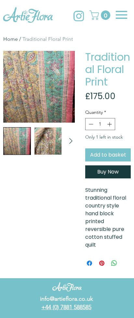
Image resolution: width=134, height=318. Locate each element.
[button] (101, 15)
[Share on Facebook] (89, 263)
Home (10, 39)
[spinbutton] (100, 124)
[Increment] (110, 124)
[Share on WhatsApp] (114, 263)
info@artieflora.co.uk (66, 298)
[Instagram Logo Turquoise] (79, 16)
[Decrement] (90, 124)
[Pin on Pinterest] (102, 263)
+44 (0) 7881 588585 (66, 307)
